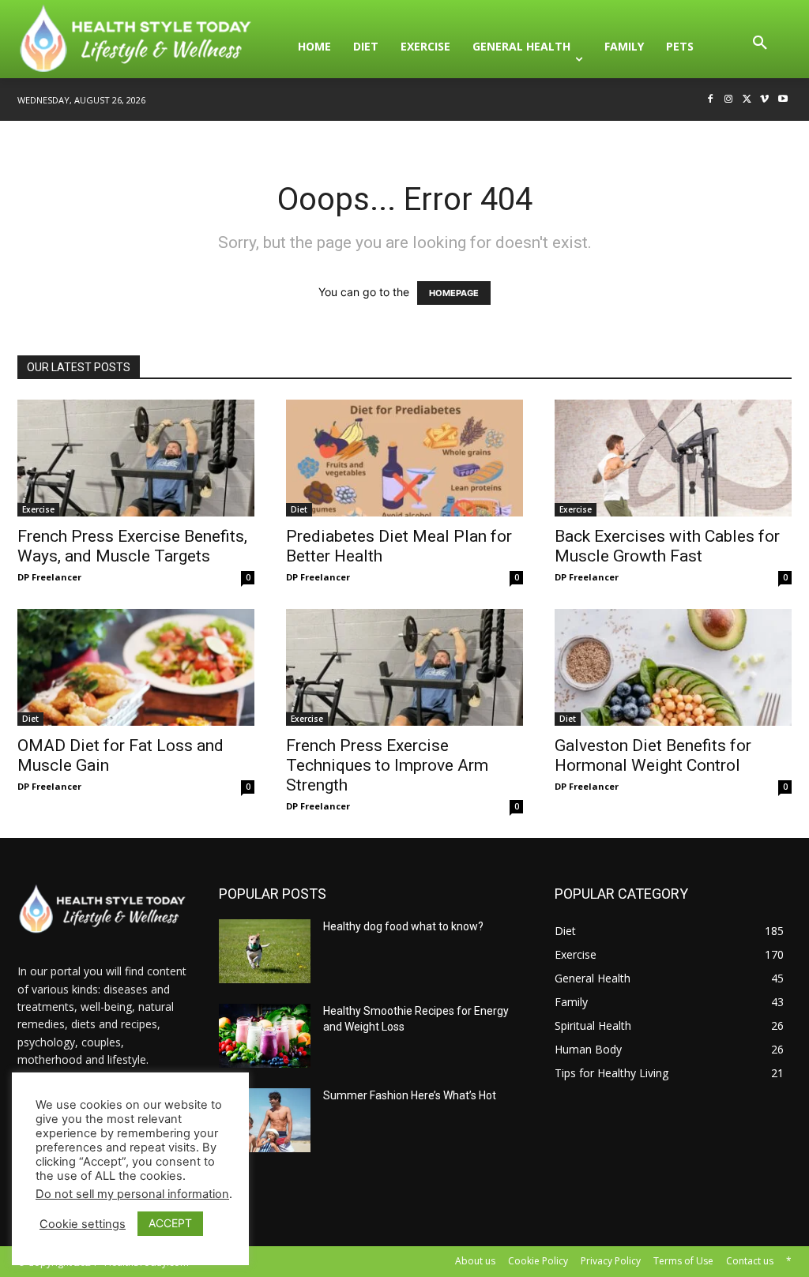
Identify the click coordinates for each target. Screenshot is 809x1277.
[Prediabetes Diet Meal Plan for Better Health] (404, 458)
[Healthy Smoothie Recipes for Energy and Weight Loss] (264, 1036)
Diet (299, 509)
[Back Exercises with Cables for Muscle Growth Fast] (673, 458)
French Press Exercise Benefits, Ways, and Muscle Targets (132, 546)
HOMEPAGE (454, 293)
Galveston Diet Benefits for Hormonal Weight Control (653, 755)
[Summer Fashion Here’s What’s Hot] (264, 1120)
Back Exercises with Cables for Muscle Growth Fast (667, 546)
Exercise (38, 509)
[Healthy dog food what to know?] (264, 951)
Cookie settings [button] (83, 1224)
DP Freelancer (49, 577)
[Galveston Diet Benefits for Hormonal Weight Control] (673, 667)
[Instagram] (729, 100)
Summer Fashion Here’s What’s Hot (409, 1095)
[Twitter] (747, 100)
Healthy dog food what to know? (403, 926)
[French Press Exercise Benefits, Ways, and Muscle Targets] (135, 458)
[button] (760, 46)
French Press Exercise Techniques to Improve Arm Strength (387, 765)
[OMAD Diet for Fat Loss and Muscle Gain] (135, 667)
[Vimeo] (764, 100)
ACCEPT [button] (170, 1223)
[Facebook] (711, 100)
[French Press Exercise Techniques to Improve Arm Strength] (404, 667)
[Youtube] (782, 100)
